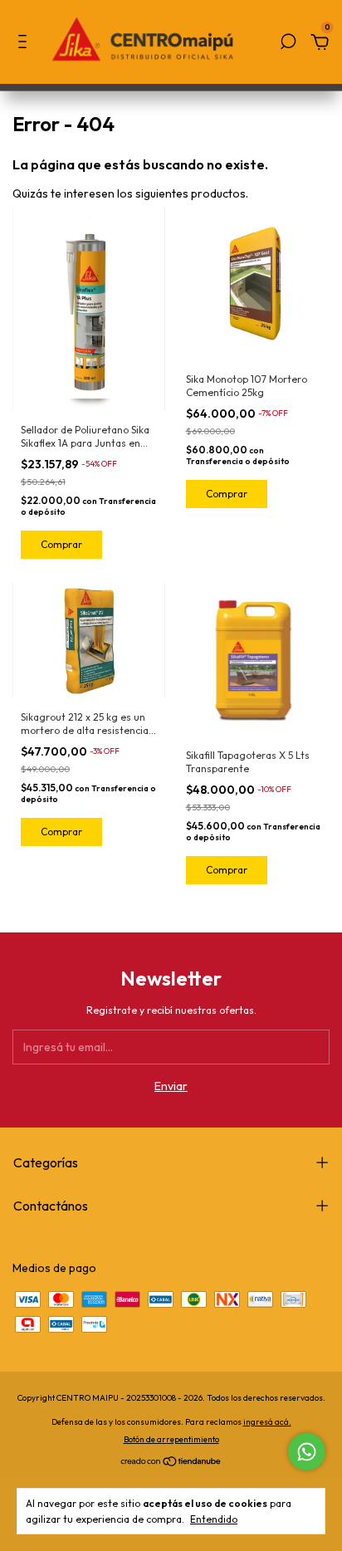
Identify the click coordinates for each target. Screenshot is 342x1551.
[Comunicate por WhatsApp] (306, 1451)
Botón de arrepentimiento (171, 1439)
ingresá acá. (267, 1421)
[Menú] (25, 44)
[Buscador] (288, 44)
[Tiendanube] (171, 1463)
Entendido (213, 1519)
